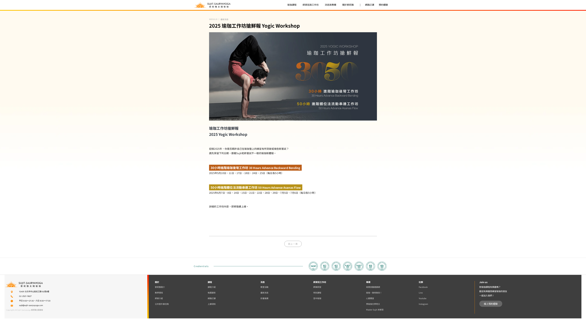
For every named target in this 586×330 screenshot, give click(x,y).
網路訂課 (369, 4)
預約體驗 (383, 4)
